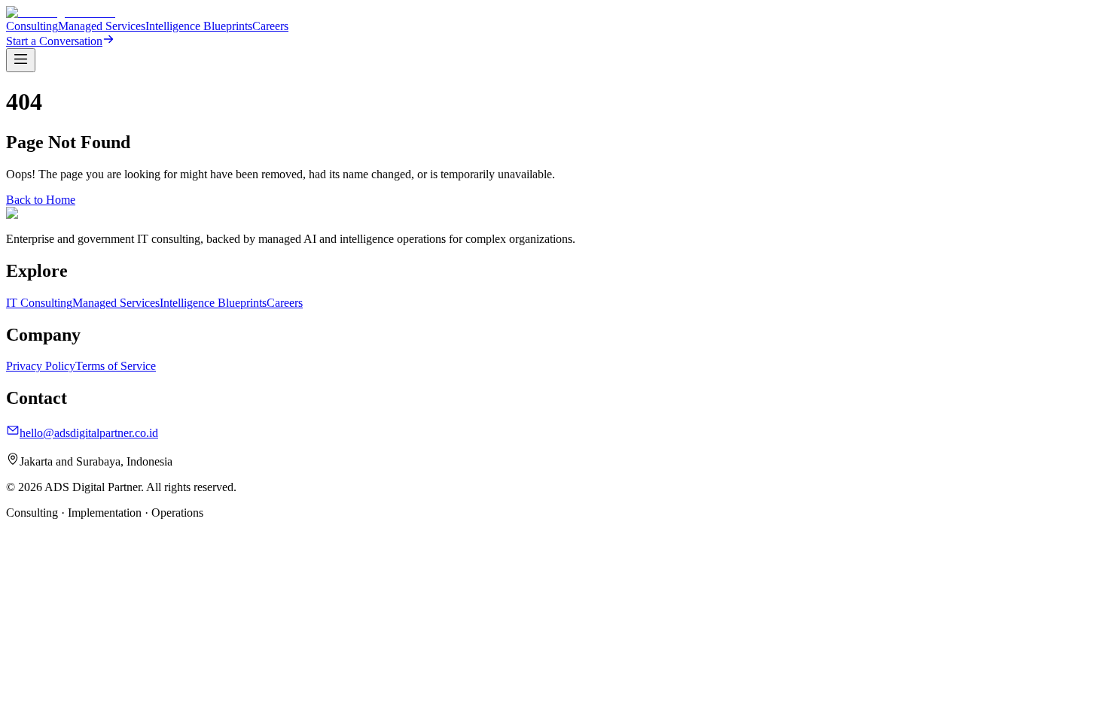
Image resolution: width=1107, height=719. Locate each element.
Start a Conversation (54, 41)
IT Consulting (39, 302)
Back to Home (40, 199)
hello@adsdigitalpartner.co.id (89, 432)
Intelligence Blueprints (198, 26)
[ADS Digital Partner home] (60, 12)
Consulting (32, 26)
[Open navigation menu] (20, 60)
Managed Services (101, 26)
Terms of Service (115, 366)
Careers (270, 26)
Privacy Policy (40, 366)
